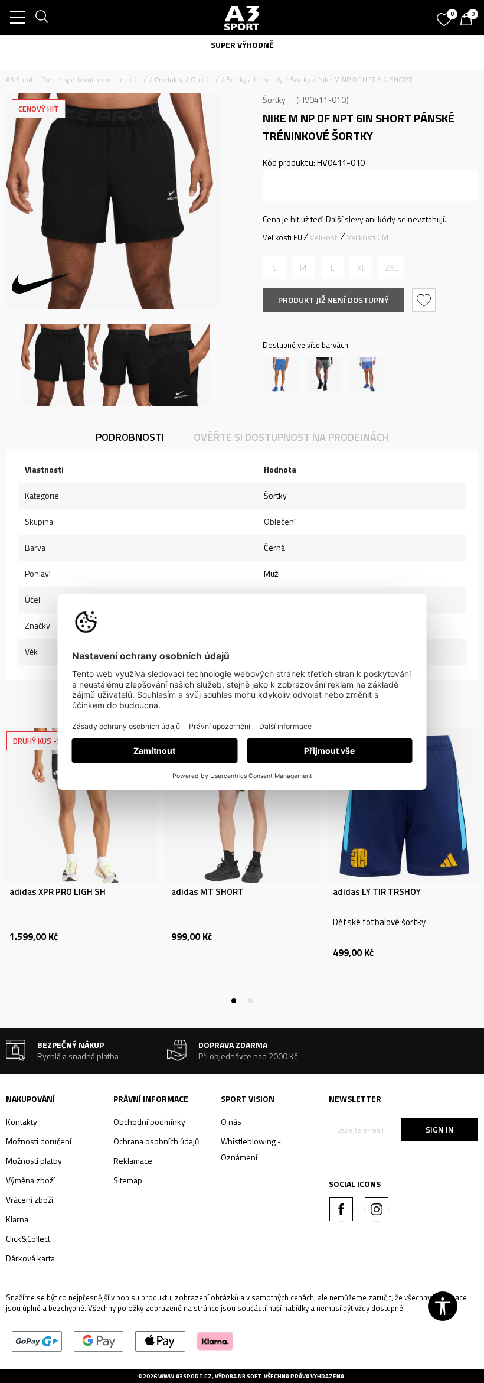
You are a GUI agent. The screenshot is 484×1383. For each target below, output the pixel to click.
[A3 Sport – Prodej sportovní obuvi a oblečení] (241, 17)
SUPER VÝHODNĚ (242, 44)
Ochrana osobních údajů (156, 1141)
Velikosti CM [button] (367, 237)
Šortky (300, 79)
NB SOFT (249, 1376)
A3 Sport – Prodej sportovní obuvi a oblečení (76, 79)
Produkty (169, 79)
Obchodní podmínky (149, 1121)
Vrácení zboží (29, 1199)
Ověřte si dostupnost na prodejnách (291, 437)
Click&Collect (28, 1238)
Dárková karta (30, 1258)
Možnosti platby (34, 1160)
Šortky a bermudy (255, 79)
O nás (231, 1121)
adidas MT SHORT (207, 892)
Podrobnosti (130, 437)
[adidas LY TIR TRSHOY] (404, 805)
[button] (425, 300)
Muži (272, 573)
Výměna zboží (30, 1180)
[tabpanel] (81, 864)
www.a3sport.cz (185, 1376)
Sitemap (127, 1180)
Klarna (17, 1219)
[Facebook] (341, 1209)
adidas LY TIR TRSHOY (377, 892)
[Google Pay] (99, 1340)
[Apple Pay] (160, 1340)
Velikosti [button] (324, 237)
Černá (274, 547)
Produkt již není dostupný (333, 300)
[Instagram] (376, 1209)
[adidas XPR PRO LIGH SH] (81, 805)
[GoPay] (37, 1340)
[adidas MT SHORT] (242, 805)
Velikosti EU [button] (282, 237)
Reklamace (132, 1160)
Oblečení (205, 79)
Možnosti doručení (38, 1141)
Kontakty (21, 1121)
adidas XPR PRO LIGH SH (57, 892)
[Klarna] (215, 1340)
